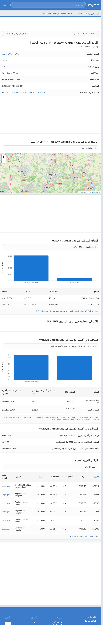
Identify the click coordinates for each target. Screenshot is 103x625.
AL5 (26, 92)
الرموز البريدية (93, 14)
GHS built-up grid (42, 311)
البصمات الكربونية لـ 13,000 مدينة (14, 417)
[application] (50, 270)
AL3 (17, 92)
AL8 (39, 92)
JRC (91, 311)
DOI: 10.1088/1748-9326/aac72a (87, 420)
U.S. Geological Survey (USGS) (81, 536)
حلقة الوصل (88, 417)
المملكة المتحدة (79, 14)
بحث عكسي (57, 622)
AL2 (13, 92)
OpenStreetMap (92, 192)
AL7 (35, 92)
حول (35, 622)
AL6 (30, 92)
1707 (4, 67)
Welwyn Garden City (10, 54)
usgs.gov (6, 486)
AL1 (3, 92)
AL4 (22, 92)
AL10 (8, 92)
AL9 (43, 92)
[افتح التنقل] (5, 5)
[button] (48, 4)
